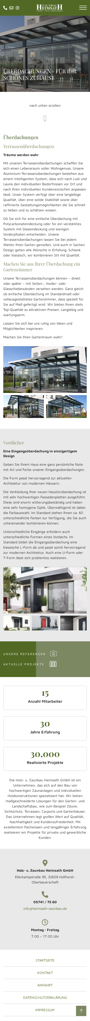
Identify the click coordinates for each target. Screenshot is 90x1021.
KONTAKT (45, 973)
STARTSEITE (45, 960)
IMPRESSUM (45, 1010)
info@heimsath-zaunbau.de (45, 908)
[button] (83, 9)
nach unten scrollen (45, 105)
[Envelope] (11, 8)
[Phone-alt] (5, 8)
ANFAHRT (45, 985)
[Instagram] (17, 8)
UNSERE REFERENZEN (24, 654)
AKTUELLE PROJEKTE (23, 664)
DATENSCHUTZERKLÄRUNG (45, 997)
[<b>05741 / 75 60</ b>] (45, 894)
